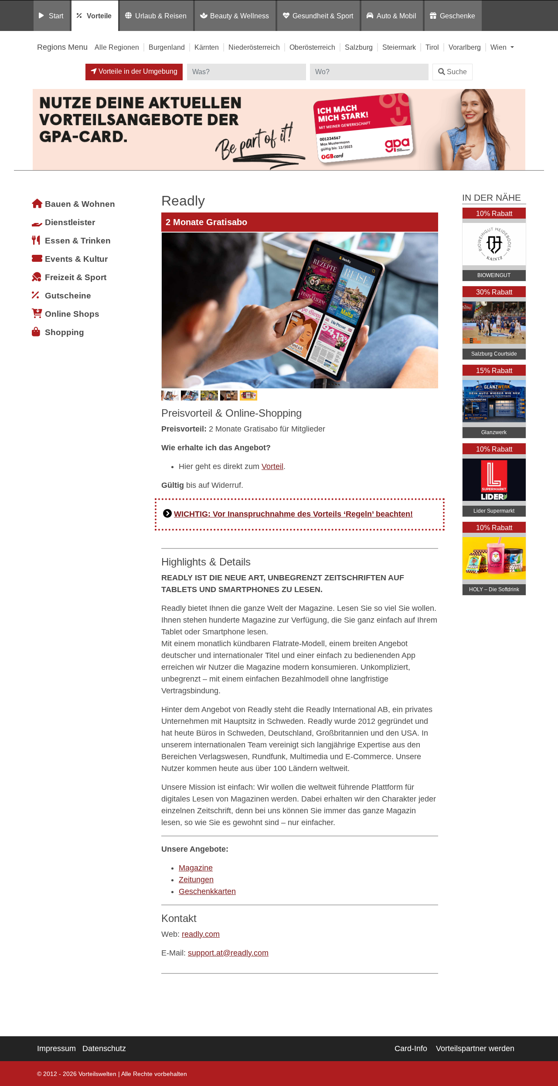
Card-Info (411, 1048)
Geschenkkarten (207, 891)
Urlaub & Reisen (161, 16)
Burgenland (167, 47)
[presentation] (169, 310)
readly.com (201, 934)
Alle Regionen (117, 47)
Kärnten (206, 47)
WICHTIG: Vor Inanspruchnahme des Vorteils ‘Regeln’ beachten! (293, 514)
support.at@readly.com (228, 953)
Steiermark (399, 47)
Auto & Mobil (396, 16)
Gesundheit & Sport (323, 16)
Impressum (56, 1048)
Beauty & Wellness (239, 16)
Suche (457, 71)
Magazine (196, 867)
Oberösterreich (312, 47)
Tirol (432, 47)
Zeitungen (196, 879)
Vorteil (272, 466)
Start (56, 16)
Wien (499, 47)
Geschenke (457, 16)
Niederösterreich (254, 47)
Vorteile (99, 16)
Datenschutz (104, 1048)
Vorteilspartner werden (475, 1048)
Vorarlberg (465, 47)
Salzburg (359, 47)
